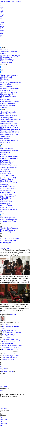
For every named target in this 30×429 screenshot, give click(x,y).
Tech (0, 9)
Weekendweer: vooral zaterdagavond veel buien (6, 83)
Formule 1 (1, 17)
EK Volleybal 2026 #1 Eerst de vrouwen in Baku (6, 179)
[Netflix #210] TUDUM (4, 208)
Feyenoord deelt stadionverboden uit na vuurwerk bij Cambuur (8, 86)
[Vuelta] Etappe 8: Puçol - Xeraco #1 (5, 169)
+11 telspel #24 (2, 211)
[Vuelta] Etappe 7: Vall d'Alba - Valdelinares (6, 171)
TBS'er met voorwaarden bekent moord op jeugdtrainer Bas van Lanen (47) (11, 348)
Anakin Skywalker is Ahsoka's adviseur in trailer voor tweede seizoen (9, 228)
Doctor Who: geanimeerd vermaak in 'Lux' (7, 336)
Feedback (1, 35)
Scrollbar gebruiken (3, 47)
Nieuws (9, 1)
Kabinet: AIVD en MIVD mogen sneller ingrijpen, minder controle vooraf (9, 75)
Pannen (2, 174)
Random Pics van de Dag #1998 (4, 80)
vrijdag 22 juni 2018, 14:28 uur (3, 368)
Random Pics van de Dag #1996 (4, 54)
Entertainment (1, 11)
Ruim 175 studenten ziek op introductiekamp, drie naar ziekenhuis (8, 165)
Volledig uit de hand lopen (4, 184)
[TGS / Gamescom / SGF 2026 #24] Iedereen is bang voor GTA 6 (8, 182)
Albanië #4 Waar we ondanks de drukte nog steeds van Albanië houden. (9, 158)
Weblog (2, 1)
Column (2, 70)
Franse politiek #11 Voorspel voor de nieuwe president (7, 155)
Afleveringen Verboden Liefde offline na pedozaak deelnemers (8, 240)
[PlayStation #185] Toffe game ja (5, 200)
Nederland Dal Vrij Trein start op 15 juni (5, 152)
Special (1, 71)
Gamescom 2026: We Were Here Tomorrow (6, 77)
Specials (18, 1)
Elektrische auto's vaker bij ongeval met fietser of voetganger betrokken (9, 89)
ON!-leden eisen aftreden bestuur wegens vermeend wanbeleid (8, 96)
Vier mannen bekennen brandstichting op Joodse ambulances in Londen (9, 123)
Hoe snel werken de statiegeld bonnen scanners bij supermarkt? (8, 167)
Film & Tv (2, 67)
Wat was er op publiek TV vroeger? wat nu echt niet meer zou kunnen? (9, 156)
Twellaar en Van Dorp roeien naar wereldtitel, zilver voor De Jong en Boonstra (10, 78)
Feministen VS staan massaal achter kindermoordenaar (7, 59)
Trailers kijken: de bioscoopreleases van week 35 (6, 117)
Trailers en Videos (2, 29)
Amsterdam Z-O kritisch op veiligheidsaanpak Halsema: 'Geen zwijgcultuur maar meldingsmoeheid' (12, 141)
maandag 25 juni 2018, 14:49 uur (4, 391)
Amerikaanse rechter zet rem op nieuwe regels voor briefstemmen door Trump (10, 88)
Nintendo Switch (2, 25)
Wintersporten (1, 20)
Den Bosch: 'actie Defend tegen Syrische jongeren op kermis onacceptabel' (9, 101)
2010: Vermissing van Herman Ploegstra (5, 212)
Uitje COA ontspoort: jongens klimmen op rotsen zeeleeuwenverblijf (9, 139)
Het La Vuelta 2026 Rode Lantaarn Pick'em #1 (6, 180)
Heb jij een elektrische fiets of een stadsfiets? (6, 205)
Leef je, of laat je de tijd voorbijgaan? (5, 157)
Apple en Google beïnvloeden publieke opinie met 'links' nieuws (8, 219)
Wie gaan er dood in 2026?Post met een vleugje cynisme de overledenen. (9, 178)
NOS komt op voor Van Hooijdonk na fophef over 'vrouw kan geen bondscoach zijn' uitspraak (12, 238)
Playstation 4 (1, 24)
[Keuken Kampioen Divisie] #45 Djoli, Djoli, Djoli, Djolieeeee (8, 177)
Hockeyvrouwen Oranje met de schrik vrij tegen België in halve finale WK (9, 102)
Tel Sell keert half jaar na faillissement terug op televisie (7, 220)
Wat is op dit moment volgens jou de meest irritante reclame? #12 (8, 209)
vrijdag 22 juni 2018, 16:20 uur (3, 386)
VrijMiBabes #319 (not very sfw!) (4, 49)
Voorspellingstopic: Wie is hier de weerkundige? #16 (7, 161)
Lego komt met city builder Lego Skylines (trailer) (6, 60)
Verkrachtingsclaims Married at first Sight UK (6, 231)
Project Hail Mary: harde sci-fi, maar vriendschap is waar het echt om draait (10, 326)
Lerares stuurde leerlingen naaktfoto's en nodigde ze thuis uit (8, 106)
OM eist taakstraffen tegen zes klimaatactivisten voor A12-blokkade (8, 133)
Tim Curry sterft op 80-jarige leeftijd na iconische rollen (7, 58)
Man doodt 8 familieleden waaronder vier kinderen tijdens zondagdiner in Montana (10, 61)
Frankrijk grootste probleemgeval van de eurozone (7, 95)
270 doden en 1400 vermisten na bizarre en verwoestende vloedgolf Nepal (9, 56)
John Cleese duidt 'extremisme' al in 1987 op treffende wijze (8, 50)
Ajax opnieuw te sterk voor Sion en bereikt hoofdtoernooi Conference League (10, 98)
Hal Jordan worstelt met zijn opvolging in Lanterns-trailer (7, 230)
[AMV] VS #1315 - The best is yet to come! (6, 159)
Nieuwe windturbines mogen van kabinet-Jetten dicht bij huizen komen (9, 150)
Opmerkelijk (1, 10)
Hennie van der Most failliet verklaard (5, 198)
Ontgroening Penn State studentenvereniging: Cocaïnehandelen (8, 221)
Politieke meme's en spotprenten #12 (5, 149)
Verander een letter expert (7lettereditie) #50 (6, 201)
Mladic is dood (3, 154)
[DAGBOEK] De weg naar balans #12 (5, 173)
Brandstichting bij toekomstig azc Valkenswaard (6, 57)
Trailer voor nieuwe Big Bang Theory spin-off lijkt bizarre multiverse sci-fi (9, 232)
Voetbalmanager (2, 21)
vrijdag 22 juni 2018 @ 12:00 (4, 371)
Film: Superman (4, 329)
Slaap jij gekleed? (3, 191)
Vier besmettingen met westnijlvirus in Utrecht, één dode (7, 103)
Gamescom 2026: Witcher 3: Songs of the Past (6, 130)
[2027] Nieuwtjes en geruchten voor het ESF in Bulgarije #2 (8, 187)
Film (0, 13)
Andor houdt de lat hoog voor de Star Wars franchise (8, 335)
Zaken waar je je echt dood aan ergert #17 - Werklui (7, 175)
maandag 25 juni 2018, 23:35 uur (4, 408)
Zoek (4, 1)
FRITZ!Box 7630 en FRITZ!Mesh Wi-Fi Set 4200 (7, 126)
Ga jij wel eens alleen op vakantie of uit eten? (6, 183)
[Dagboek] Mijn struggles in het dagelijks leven (6, 162)
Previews (16, 1)
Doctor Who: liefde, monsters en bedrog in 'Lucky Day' (8, 334)
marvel (3, 311)
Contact (1, 34)
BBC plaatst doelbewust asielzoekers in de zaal (6, 239)
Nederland (1, 6)
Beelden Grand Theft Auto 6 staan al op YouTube (6, 93)
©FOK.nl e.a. (1, 425)
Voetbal (1, 16)
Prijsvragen (1, 33)
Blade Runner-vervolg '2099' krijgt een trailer (6, 229)
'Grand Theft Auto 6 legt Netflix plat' (5, 99)
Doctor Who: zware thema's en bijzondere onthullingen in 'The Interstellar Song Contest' (12, 332)
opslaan (1, 74)
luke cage (1, 311)
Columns (11, 1)
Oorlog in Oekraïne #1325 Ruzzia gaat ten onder (6, 148)
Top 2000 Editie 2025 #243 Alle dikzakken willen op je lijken (8, 188)
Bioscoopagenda (2, 15)
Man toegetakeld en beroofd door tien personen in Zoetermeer (8, 143)
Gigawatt (1, 390)
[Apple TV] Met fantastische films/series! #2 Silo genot (7, 164)
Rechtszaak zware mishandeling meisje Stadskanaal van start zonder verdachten (10, 129)
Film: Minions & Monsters (5, 324)
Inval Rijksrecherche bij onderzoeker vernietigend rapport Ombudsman (9, 151)
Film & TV (1, 27)
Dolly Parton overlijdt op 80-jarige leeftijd (6, 62)
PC (0, 23)
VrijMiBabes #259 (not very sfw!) (5, 142)
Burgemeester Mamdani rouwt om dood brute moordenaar (7, 135)
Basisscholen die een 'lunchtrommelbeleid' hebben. (7, 196)
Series (0, 246)
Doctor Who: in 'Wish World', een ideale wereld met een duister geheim (10, 331)
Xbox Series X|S (2, 26)
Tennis (1, 18)
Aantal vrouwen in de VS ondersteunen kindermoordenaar (8, 192)
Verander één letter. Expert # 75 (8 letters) (5, 202)
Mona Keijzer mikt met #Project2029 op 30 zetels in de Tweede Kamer (9, 172)
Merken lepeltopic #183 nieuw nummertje (6, 181)
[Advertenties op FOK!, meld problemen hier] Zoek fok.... (8, 168)
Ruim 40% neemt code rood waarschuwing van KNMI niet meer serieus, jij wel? (11, 340)
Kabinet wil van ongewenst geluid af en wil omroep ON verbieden (8, 51)
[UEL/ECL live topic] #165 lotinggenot (5, 210)
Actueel (2, 65)
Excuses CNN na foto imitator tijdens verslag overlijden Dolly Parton (9, 134)
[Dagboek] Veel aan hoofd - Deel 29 (5, 193)
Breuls (1, 369)
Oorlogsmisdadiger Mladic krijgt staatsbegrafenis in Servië (7, 113)
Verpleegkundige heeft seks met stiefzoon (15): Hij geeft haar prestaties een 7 (10, 55)
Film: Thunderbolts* (4, 333)
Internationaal (1, 7)
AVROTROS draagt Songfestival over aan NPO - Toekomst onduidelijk (10, 355)
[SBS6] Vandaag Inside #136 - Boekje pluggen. (6, 176)
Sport (1, 66)
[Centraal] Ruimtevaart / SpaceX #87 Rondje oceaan (7, 163)
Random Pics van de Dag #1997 (4, 53)
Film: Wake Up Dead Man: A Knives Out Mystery (7, 327)
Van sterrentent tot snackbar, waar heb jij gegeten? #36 (7, 207)
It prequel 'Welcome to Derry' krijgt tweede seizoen (7, 227)
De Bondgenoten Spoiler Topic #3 (5, 199)
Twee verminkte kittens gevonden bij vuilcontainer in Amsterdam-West (9, 140)
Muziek (1, 12)
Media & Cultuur (2, 14)
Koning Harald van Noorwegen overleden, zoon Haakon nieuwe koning (9, 84)
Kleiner (1, 361)
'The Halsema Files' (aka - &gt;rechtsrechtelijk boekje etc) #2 (8, 195)
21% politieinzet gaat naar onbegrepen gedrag (6, 166)
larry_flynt (1, 366)
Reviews (13, 1)
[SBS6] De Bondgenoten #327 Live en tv (6, 160)
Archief (20, 1)
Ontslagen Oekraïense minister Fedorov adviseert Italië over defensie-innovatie (10, 81)
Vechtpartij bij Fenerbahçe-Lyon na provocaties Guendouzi (7, 100)
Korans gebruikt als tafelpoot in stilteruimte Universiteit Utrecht (9, 357)
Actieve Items (6, 1)
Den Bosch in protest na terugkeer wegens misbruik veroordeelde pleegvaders (10, 118)
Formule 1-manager (2, 22)
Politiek (1, 8)
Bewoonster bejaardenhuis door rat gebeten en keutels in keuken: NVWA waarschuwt (10, 82)
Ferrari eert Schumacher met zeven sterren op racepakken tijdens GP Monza (9, 132)
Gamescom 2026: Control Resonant (5, 91)
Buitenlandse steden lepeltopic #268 (5, 203)
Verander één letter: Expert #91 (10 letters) (6, 204)
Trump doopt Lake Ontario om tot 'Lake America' (6, 52)
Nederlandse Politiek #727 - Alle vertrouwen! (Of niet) (7, 186)
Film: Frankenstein (4, 328)
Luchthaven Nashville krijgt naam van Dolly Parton (7, 76)
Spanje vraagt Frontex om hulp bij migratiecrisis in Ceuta (7, 85)
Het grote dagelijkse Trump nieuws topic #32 (6, 194)
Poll (1, 72)
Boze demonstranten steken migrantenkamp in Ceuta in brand (8, 112)
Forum (1, 1)
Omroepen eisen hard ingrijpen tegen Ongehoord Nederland (8, 241)
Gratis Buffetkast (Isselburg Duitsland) (5, 190)
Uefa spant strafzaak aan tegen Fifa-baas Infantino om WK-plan (8, 105)
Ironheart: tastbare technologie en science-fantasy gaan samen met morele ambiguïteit (11, 330)
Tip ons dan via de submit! (13, 314)
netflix (5, 311)
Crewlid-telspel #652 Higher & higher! (5, 197)
